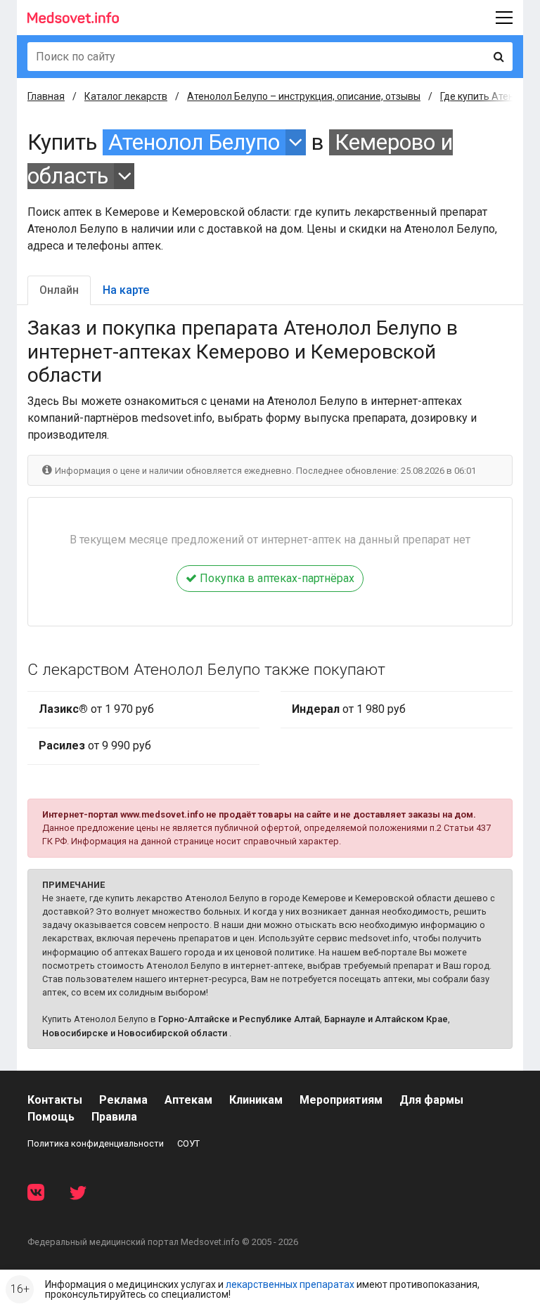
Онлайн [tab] (59, 290)
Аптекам (188, 1100)
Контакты (54, 1100)
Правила (114, 1116)
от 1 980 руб (349, 709)
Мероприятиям (341, 1100)
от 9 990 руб (95, 745)
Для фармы (431, 1100)
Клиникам (256, 1100)
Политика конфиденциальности (95, 1143)
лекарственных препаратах (290, 1284)
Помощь (51, 1116)
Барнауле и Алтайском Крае (386, 1019)
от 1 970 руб (96, 709)
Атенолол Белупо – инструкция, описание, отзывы (303, 96)
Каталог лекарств (125, 96)
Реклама (123, 1100)
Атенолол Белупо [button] (194, 142)
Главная (46, 96)
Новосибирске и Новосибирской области (134, 1033)
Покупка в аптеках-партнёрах (275, 578)
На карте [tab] (126, 290)
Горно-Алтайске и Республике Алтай (239, 1019)
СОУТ (188, 1143)
